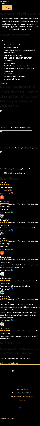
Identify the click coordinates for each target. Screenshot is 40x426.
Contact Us (22, 400)
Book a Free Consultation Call (9, 363)
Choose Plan (3, 83)
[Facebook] (20, 408)
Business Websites (22, 389)
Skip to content (4, 1)
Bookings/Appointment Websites (22, 393)
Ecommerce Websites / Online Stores (22, 396)
